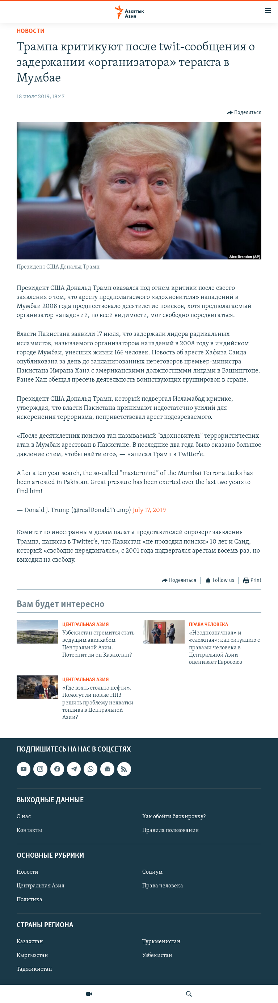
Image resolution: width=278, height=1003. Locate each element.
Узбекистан (157, 955)
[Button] (244, 112)
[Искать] (189, 994)
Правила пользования (170, 830)
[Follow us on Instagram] (40, 769)
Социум (152, 872)
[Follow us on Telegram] (74, 769)
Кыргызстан (32, 955)
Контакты (29, 830)
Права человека (208, 625)
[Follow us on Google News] (107, 769)
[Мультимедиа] (89, 994)
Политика (29, 900)
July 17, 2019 (149, 510)
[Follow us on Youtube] (23, 769)
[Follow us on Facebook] (57, 769)
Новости (31, 31)
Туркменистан (161, 942)
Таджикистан (34, 969)
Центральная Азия (85, 625)
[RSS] (124, 769)
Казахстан (30, 942)
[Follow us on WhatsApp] (90, 769)
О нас (24, 817)
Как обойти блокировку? (174, 817)
